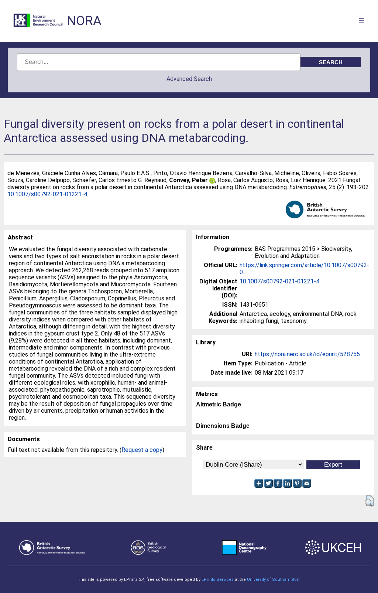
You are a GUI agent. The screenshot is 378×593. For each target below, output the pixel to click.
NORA (84, 20)
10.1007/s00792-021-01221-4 (47, 194)
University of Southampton (273, 579)
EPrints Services (218, 579)
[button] (369, 501)
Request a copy (141, 449)
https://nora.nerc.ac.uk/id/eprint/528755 (307, 354)
